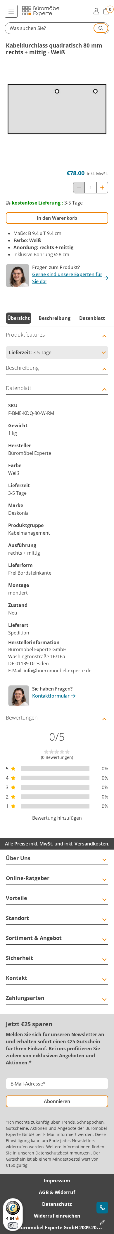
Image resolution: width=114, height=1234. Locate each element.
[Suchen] (101, 28)
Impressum (57, 1180)
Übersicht (18, 318)
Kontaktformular (51, 696)
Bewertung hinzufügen (57, 818)
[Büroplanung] (102, 1222)
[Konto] (96, 11)
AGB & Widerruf (57, 1192)
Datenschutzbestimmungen (62, 1153)
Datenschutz (57, 1204)
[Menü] (11, 11)
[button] (57, 28)
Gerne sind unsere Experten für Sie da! (67, 278)
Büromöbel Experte (29, 649)
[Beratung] (102, 1207)
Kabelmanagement (29, 533)
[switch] (13, 1225)
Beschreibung (54, 318)
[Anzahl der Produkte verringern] (79, 187)
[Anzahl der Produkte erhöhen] (102, 187)
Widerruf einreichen (57, 1216)
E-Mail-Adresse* (28, 1084)
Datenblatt (92, 318)
